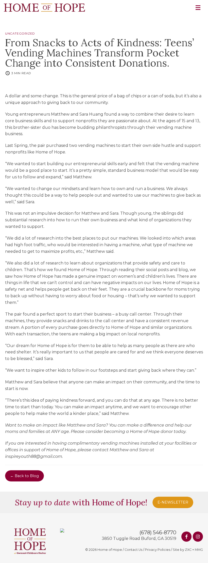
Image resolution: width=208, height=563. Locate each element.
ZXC (188, 550)
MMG (199, 550)
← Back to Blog (24, 476)
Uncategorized (20, 33)
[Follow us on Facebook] (186, 536)
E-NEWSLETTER (173, 502)
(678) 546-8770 (158, 532)
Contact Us (133, 550)
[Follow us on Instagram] (198, 536)
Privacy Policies (157, 550)
